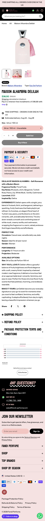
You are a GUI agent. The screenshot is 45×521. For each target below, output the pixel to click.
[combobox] (22, 16)
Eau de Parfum (35, 85)
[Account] (37, 10)
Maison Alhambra (14, 85)
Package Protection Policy (12, 499)
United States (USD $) (13, 476)
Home (4, 23)
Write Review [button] (23, 346)
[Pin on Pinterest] (24, 306)
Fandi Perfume (14, 512)
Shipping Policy (8, 507)
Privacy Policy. (7, 440)
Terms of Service (23, 507)
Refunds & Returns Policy (12, 503)
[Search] (40, 16)
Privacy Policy (30, 503)
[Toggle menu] (3, 10)
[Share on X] (18, 306)
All (10, 23)
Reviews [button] (5, 362)
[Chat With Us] (33, 10)
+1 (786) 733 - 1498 (13, 400)
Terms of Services (30, 437)
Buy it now (22, 142)
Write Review (22, 372)
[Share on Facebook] (11, 306)
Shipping (5, 99)
